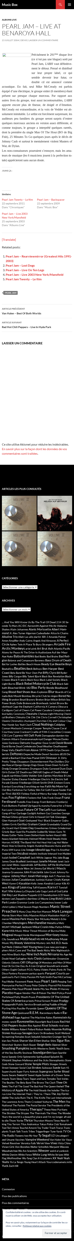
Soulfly (18, 1052)
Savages (27, 1033)
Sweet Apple (35, 1075)
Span (54, 1052)
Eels (40, 775)
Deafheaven (60, 746)
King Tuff (32, 887)
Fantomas (17, 789)
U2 (53, 1135)
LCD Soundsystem (48, 895)
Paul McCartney (62, 977)
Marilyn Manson (41, 911)
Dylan (11, 772)
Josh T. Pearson (57, 876)
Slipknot (56, 1044)
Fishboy (25, 793)
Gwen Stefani (31, 835)
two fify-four (31, 1135)
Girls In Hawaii (37, 816)
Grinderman (64, 828)
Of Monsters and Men (50, 962)
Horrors (6, 842)
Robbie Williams (10, 1029)
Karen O (13, 883)
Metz (61, 923)
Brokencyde (29, 703)
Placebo (7, 993)
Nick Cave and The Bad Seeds (26, 950)
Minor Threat (30, 930)
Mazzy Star (33, 919)
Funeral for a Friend (61, 805)
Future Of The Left (37, 810)
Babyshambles (24, 656)
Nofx (30, 958)
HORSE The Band (21, 842)
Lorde (31, 902)
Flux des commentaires (15, 1202)
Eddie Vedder (29, 775)
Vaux (69, 1139)
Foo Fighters (18, 797)
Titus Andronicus (30, 1124)
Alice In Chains (59, 633)
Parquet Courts (55, 973)
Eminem (58, 782)
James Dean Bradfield (14, 861)
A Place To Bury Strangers (38, 644)
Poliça (60, 993)
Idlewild (40, 849)
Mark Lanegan (62, 911)
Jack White (37, 857)
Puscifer (21, 1008)
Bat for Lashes (9, 664)
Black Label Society (50, 679)
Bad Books (40, 656)
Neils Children (14, 947)
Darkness (14, 742)
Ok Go (11, 966)
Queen (40, 1008)
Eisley (15, 779)
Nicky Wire (50, 950)
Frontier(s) (62, 801)
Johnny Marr (19, 876)
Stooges (54, 1064)
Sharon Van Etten (30, 1040)
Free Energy (32, 801)
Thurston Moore (43, 1120)
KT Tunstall (61, 887)
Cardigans (7, 710)
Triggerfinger (43, 1131)
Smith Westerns (39, 1048)
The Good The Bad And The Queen (37, 1086)
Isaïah (5, 857)
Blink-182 (25, 687)
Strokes (36, 1067)
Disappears (23, 761)
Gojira (65, 820)
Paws (30, 981)
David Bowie (64, 742)
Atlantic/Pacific (62, 648)
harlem (49, 835)
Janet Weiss (13, 864)
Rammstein (60, 1017)
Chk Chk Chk (33, 717)
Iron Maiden (64, 853)
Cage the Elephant (23, 706)
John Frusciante (33, 872)
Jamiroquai (32, 861)
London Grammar (18, 902)
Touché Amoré (28, 1127)
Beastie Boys (63, 664)
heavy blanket (10, 838)
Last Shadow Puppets (24, 895)
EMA (51, 782)
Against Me (46, 625)
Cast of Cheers (21, 710)
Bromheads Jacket (46, 703)
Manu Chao (25, 911)
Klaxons (42, 887)
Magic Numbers (40, 906)
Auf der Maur (60, 652)
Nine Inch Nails (36, 954)
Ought (13, 969)
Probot (54, 1000)
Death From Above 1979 (30, 750)
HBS (63, 835)
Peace (37, 981)
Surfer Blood (61, 1071)
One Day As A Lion (25, 966)
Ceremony (19, 713)
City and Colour (56, 720)
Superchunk (9, 1071)
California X (40, 706)
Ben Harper (50, 668)
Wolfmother (14, 1158)
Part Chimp (20, 977)
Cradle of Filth (38, 731)
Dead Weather (45, 746)
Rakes (49, 1017)
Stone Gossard (16, 1064)
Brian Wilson (51, 699)
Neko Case (43, 947)
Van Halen (55, 1139)
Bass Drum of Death (58, 660)
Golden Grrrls (9, 824)
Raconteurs (46, 1013)
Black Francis (19, 679)
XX (54, 1158)
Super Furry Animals (28, 1071)
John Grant (50, 872)
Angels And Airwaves (44, 640)
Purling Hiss (9, 1008)
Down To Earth (60, 765)
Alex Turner (19, 633)
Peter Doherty (40, 985)
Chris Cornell (49, 717)
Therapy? (36, 1109)
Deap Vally (8, 750)
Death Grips (53, 750)
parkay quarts (36, 973)
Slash (25, 1044)
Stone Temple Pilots (37, 1064)
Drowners (24, 768)
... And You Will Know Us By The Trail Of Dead (29, 622)
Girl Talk (50, 816)
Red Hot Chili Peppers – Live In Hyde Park (26, 325)
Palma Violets (41, 969)
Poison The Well (47, 993)
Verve (40, 1143)
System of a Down (52, 1075)
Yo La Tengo (17, 1162)
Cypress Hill (20, 735)
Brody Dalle (15, 703)
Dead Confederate (26, 746)
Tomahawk (65, 1124)
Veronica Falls (28, 1143)
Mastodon (54, 915)
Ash (50, 648)
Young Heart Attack (35, 1162)
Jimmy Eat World (44, 868)
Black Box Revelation (53, 676)
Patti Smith (46, 977)
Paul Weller (8, 981)
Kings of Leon (17, 887)
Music (5, 943)
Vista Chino (64, 1143)
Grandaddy (53, 824)
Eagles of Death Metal (55, 772)
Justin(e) (40, 879)
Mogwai (7, 935)
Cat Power (36, 710)
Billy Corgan (15, 676)
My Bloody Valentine (23, 943)
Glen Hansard (10, 820)
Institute (42, 853)
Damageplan (49, 735)
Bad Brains (52, 656)
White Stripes (55, 1154)
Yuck (5, 1165)
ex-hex (40, 786)
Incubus (22, 853)
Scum (28, 1036)
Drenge (13, 768)
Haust (57, 835)
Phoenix (7, 989)
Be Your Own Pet (32, 672)
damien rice (62, 735)
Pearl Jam (10, 293)
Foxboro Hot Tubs (37, 797)
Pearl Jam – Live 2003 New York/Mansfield (34, 274)
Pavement (20, 981)
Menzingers (20, 923)
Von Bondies (22, 1146)
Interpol (52, 853)
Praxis (32, 997)
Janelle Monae (48, 861)
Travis (24, 1131)
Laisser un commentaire (43, 40)
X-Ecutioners (45, 1158)
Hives (42, 838)
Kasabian (25, 883)
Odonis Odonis (11, 962)
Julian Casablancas (23, 879)
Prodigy (63, 1000)
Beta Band (15, 672)
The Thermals (38, 1113)
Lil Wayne (43, 898)
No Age (64, 954)
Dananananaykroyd (31, 739)
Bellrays (37, 668)
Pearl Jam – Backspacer (51, 199)
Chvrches (40, 720)
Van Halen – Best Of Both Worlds (21, 311)
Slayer (32, 1044)
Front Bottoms (48, 801)
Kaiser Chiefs (53, 879)
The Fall (13, 1086)
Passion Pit (33, 977)
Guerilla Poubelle (26, 831)
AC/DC (22, 625)
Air (55, 625)
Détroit (37, 772)
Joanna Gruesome (12, 872)
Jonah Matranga (38, 876)
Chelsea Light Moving (50, 713)
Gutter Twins (16, 835)
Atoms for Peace (11, 652)
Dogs (34, 765)
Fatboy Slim (34, 789)
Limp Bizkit (56, 898)
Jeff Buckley (40, 864)
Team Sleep (16, 1078)
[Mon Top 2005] (54, 548)
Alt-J (45, 636)
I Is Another (63, 849)
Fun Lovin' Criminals (13, 809)
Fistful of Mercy (38, 793)
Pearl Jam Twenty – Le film (17, 199)
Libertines (31, 898)
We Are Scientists (28, 1150)
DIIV (42, 758)
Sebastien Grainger (51, 1036)
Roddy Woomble (53, 1029)
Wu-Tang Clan (29, 1158)
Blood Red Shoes (19, 692)
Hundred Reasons (44, 845)
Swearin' (22, 1075)
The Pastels (19, 1105)
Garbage (21, 813)
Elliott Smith (39, 782)
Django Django (22, 765)
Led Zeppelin (18, 898)
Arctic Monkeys (13, 648)
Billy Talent (28, 676)
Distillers (59, 761)
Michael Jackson (21, 927)
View (47, 1143)
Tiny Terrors (13, 1124)
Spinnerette (29, 1056)
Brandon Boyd (17, 699)
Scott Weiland (62, 1033)
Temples (51, 1078)
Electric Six (47, 779)
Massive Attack (38, 915)
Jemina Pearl (9, 868)
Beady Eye (47, 664)
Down (48, 765)
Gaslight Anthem (36, 813)
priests (30, 1000)
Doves (40, 765)
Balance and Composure (21, 660)
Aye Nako (7, 656)
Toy (39, 1127)
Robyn (39, 1029)
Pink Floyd (17, 989)
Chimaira (20, 717)
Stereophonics (57, 1060)
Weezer (43, 1151)
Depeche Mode (32, 754)
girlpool (23, 816)
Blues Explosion (39, 692)
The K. (29, 1097)
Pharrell (52, 985)
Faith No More (54, 786)
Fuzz (53, 809)
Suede (56, 1067)
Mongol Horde (21, 935)
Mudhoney (52, 939)
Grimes (53, 828)
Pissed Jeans (32, 989)
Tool (4, 1127)
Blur (51, 692)
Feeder (62, 789)
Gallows (61, 809)
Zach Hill (13, 1165)
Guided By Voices (46, 831)
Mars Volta (23, 915)
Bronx (60, 703)
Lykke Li (13, 906)
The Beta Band (23, 1082)
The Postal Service (36, 1105)
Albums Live (9, 19)
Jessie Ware (23, 868)
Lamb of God (54, 891)
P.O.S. (30, 969)
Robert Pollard (27, 1029)
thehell (60, 1086)
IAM (11, 849)
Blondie (50, 687)
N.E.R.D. (56, 943)
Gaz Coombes (53, 813)
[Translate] (9, 239)
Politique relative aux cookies (37, 1225)
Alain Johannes (19, 629)
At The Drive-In (29, 652)
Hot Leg (51, 842)
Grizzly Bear (8, 831)
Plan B (34, 993)
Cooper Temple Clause (46, 728)
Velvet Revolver (11, 1143)
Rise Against (34, 1025)
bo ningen (52, 696)
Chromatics (17, 720)
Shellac (46, 1040)
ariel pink (30, 648)
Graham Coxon (37, 824)
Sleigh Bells (44, 1044)
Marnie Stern (9, 915)
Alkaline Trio (10, 636)
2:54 (58, 622)
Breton (40, 699)
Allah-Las (23, 636)
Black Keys (33, 679)
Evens (67, 782)
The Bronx (38, 1082)
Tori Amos (13, 1127)
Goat (22, 820)
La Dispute (28, 891)
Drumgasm (36, 768)
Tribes (31, 1131)
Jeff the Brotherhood (58, 864)
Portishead (8, 997)
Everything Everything (24, 786)
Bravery (30, 699)
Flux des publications (14, 1196)
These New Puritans (55, 1109)
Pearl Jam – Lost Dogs (20, 265)
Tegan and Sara (38, 1078)
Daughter (36, 742)
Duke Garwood (51, 768)
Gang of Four (9, 813)
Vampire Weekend (37, 1139)
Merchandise (37, 923)
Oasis (38, 958)
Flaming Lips (65, 793)
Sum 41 (65, 1067)
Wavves (64, 1146)
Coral (63, 728)
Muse (63, 939)
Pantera (13, 973)
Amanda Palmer (57, 636)
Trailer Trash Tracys (52, 1127)
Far (25, 789)
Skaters (18, 1044)
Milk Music (15, 930)
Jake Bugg (63, 857)
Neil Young (30, 947)
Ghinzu (15, 816)
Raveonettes (26, 1021)
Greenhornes (41, 828)
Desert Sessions (50, 754)
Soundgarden (42, 1052)
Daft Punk (35, 735)
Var (63, 1139)
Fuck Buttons (9, 805)
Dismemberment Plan (42, 761)
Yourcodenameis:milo (59, 1162)
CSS (4, 735)
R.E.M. (34, 1013)
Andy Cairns (26, 640)
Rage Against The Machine (29, 1017)
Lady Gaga (41, 891)
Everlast (6, 786)
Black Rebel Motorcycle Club (36, 684)
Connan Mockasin (11, 728)
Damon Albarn (10, 739)
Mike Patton (56, 927)
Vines (53, 1143)
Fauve (54, 789)
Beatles (20, 668)
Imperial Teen (9, 853)
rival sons (64, 1025)
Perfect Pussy (23, 985)
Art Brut (42, 648)
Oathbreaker (49, 958)
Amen (5, 640)
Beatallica (7, 668)
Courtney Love (10, 731)
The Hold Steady (38, 1090)
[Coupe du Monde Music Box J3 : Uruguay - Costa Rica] (19, 548)
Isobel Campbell (19, 857)
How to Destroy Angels (21, 845)
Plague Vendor (22, 993)
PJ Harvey (63, 989)
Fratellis (21, 801)
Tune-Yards (56, 1131)
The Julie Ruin (17, 1097)
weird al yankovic (59, 1150)
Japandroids (26, 864)
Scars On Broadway (43, 1033)
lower (57, 902)
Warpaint (54, 1146)
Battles (22, 664)
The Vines (51, 1113)
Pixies (53, 989)
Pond (68, 993)
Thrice (28, 1120)
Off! (22, 962)
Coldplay (59, 724)
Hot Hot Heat (39, 842)
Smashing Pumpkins (15, 1048)
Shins (53, 1040)
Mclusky (45, 919)
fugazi (35, 805)
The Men (59, 1102)
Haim (42, 835)
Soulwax (27, 1052)
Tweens (19, 1135)
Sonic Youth (56, 1048)
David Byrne (8, 746)
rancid (13, 1021)
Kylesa (17, 891)
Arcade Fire (62, 644)
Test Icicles (62, 1078)
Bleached (13, 687)
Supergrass (46, 1071)
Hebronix (24, 838)
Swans (12, 1075)
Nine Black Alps (16, 954)
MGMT (6, 927)
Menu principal (69, 4)
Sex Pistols (13, 1040)
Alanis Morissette (40, 629)
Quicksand (23, 1013)
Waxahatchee (10, 1150)
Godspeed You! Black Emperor (43, 820)
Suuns (5, 1075)
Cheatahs (31, 713)
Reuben (23, 1025)
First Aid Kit (13, 793)
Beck (29, 668)
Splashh (54, 1056)
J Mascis (60, 868)
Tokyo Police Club (49, 1124)
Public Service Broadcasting (32, 1004)
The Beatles (8, 1082)
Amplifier (14, 640)
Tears (26, 1078)
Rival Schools (50, 1025)
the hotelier (53, 1090)
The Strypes (22, 1113)
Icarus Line (20, 849)
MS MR (40, 939)
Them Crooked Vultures (38, 1101)
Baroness (40, 660)
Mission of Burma (48, 930)
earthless (15, 775)
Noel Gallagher (18, 958)
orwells (64, 966)
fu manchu (44, 805)
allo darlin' (35, 636)
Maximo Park (17, 919)
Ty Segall (44, 1135)
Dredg (5, 768)
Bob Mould (14, 696)
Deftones (16, 754)
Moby (62, 930)
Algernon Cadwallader (38, 633)
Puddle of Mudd (58, 1004)
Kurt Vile (7, 891)
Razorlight (40, 1021)
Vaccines (20, 1139)
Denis (23, 40)
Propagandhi (9, 1004)
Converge (27, 728)
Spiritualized (43, 1056)
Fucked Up (24, 805)
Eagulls (6, 775)
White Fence (25, 1154)
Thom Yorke (16, 1120)
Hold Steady (53, 838)
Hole (64, 838)
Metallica (52, 923)
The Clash (50, 1082)
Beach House (33, 664)
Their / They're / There (38, 1094)
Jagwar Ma (50, 857)
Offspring (32, 962)
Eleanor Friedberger (30, 779)
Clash (28, 724)
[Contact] (19, 513)
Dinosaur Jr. (53, 758)
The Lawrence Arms (13, 1101)
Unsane (10, 1139)
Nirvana (53, 954)
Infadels (33, 853)
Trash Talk (15, 1131)
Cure (9, 735)
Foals (5, 797)
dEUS (63, 754)
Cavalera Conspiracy (53, 710)
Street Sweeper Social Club (16, 1067)
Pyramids (31, 1008)
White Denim (10, 1154)
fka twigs (52, 793)
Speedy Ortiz (16, 1056)
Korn (50, 887)
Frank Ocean (54, 797)
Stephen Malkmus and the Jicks (30, 1060)
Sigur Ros (63, 1040)
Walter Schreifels (39, 1146)
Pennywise (8, 985)
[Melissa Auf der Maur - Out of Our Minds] (54, 513)
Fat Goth (46, 789)
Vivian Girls (8, 1146)
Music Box (10, 4)
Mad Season (24, 906)
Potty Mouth (21, 997)
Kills (64, 883)
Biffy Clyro (49, 672)
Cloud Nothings (43, 724)
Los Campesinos (44, 902)
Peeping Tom (65, 981)
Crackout (25, 731)
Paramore (23, 973)
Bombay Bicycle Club (34, 696)
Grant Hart (12, 828)
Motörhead (28, 939)
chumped (29, 720)
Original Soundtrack (48, 966)
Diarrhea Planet (30, 758)
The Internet (18, 1094)
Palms (52, 969)
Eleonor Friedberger (21, 782)
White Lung (39, 1154)
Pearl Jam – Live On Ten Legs (25, 270)
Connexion (8, 1189)
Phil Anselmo (64, 985)
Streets (63, 1064)
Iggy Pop (51, 849)
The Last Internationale (58, 1097)
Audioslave (44, 652)
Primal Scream (42, 1000)
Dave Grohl (49, 742)
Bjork (38, 676)
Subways (47, 1067)
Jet (32, 868)
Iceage (30, 849)
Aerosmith (33, 625)
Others (5, 969)
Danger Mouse (52, 739)
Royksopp (16, 1033)
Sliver (64, 1044)
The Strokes (9, 1113)
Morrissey (53, 935)
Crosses (66, 731)
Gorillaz (22, 824)
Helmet (33, 838)
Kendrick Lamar (52, 883)
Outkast (21, 969)
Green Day (27, 828)
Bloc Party (38, 688)
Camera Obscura (58, 706)
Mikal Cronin (40, 927)
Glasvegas (61, 816)
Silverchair (7, 1044)
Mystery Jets (43, 943)
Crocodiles (54, 731)
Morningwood (37, 935)
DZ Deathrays (24, 772)
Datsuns (25, 742)
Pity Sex (44, 989)
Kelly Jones (37, 883)
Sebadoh (36, 1036)
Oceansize (63, 958)
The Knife (39, 1097)
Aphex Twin (16, 644)
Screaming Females (13, 1036)
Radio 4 (58, 1013)
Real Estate (53, 1021)
